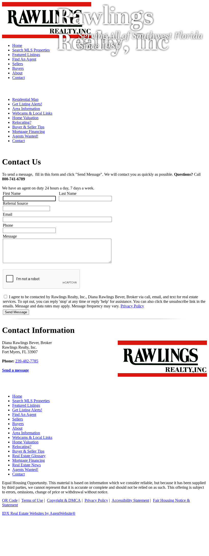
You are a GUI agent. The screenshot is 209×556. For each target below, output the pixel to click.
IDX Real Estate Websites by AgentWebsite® (38, 513)
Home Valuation (25, 118)
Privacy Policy (132, 306)
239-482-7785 (26, 361)
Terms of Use (32, 500)
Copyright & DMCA (64, 500)
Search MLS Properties (31, 401)
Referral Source (15, 203)
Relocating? (21, 122)
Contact (18, 141)
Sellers (17, 419)
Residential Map (25, 99)
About (17, 428)
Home (17, 396)
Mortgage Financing (28, 131)
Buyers (18, 424)
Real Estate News (26, 465)
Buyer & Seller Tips (28, 127)
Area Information (26, 108)
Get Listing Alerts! (27, 104)
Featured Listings (26, 405)
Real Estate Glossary (29, 456)
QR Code (10, 500)
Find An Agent (24, 414)
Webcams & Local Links (32, 113)
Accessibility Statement (130, 500)
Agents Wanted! (25, 136)
